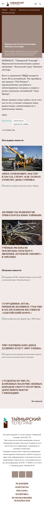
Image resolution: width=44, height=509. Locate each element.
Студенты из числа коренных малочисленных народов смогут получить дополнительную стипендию (22, 386)
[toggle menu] (3, 4)
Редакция (22, 483)
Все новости (37, 401)
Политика (22, 494)
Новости (13, 10)
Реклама (22, 490)
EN (35, 4)
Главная (5, 10)
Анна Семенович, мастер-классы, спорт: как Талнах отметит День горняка (21, 176)
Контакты (22, 487)
